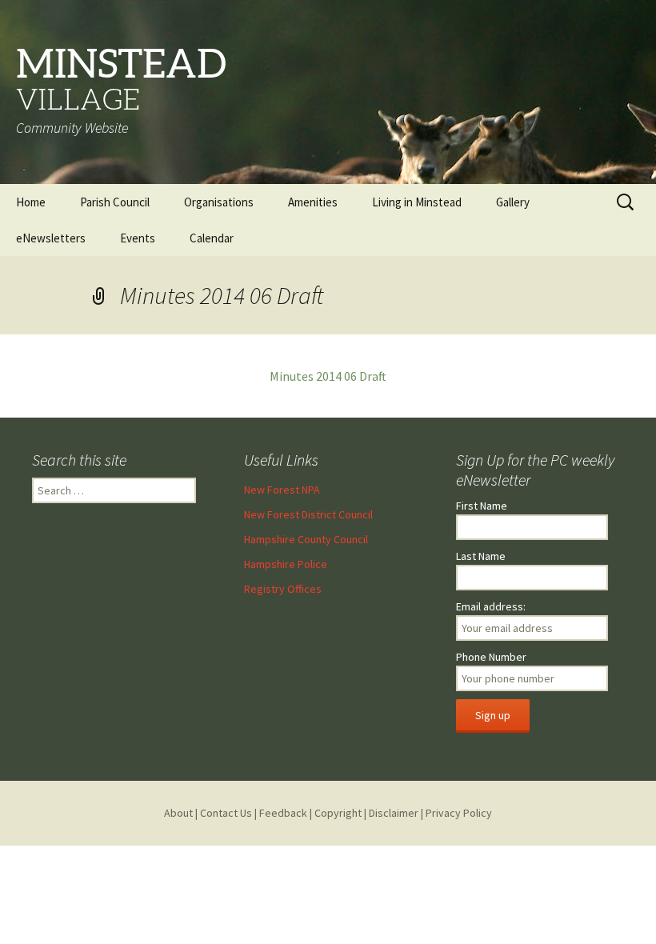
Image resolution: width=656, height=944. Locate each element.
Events (137, 238)
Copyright (338, 813)
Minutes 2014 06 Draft (328, 376)
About (178, 813)
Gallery (513, 202)
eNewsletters (51, 238)
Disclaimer (393, 813)
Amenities (313, 202)
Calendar (212, 238)
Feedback (283, 813)
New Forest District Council (308, 514)
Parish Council (115, 202)
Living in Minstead (417, 202)
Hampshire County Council (306, 539)
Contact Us (226, 813)
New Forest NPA (282, 489)
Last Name (481, 556)
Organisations (219, 202)
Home (31, 202)
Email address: (491, 606)
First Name (481, 505)
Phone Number (491, 657)
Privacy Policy (459, 813)
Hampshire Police (285, 564)
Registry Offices (283, 589)
